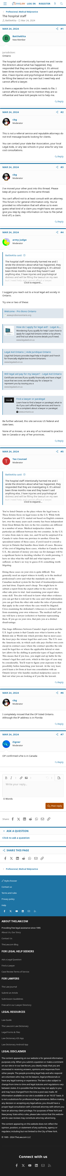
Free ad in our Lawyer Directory (16, 1004)
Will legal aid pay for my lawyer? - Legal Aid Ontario (33, 373)
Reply (60, 101)
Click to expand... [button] (33, 282)
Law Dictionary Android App (15, 1044)
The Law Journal (9, 986)
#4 (62, 232)
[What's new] (55, 3)
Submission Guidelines (12, 998)
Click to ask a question (16, 837)
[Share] (57, 29)
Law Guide (7, 1020)
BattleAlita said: (13, 255)
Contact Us (7, 938)
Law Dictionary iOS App (13, 1038)
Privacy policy (8, 899)
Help (4, 905)
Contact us (7, 886)
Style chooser (10, 880)
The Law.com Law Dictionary (15, 1026)
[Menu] (4, 3)
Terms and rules (9, 892)
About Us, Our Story (11, 932)
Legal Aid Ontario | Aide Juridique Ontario (27, 351)
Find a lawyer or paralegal (30, 398)
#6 (62, 692)
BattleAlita (10, 20)
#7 (62, 734)
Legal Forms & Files (11, 1032)
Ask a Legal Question (11, 959)
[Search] (61, 3)
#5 (62, 451)
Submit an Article (10, 992)
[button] (6, 777)
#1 (62, 28)
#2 (62, 112)
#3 (62, 167)
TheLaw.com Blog (10, 944)
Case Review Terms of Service (15, 971)
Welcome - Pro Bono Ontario (20, 311)
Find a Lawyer (8, 965)
